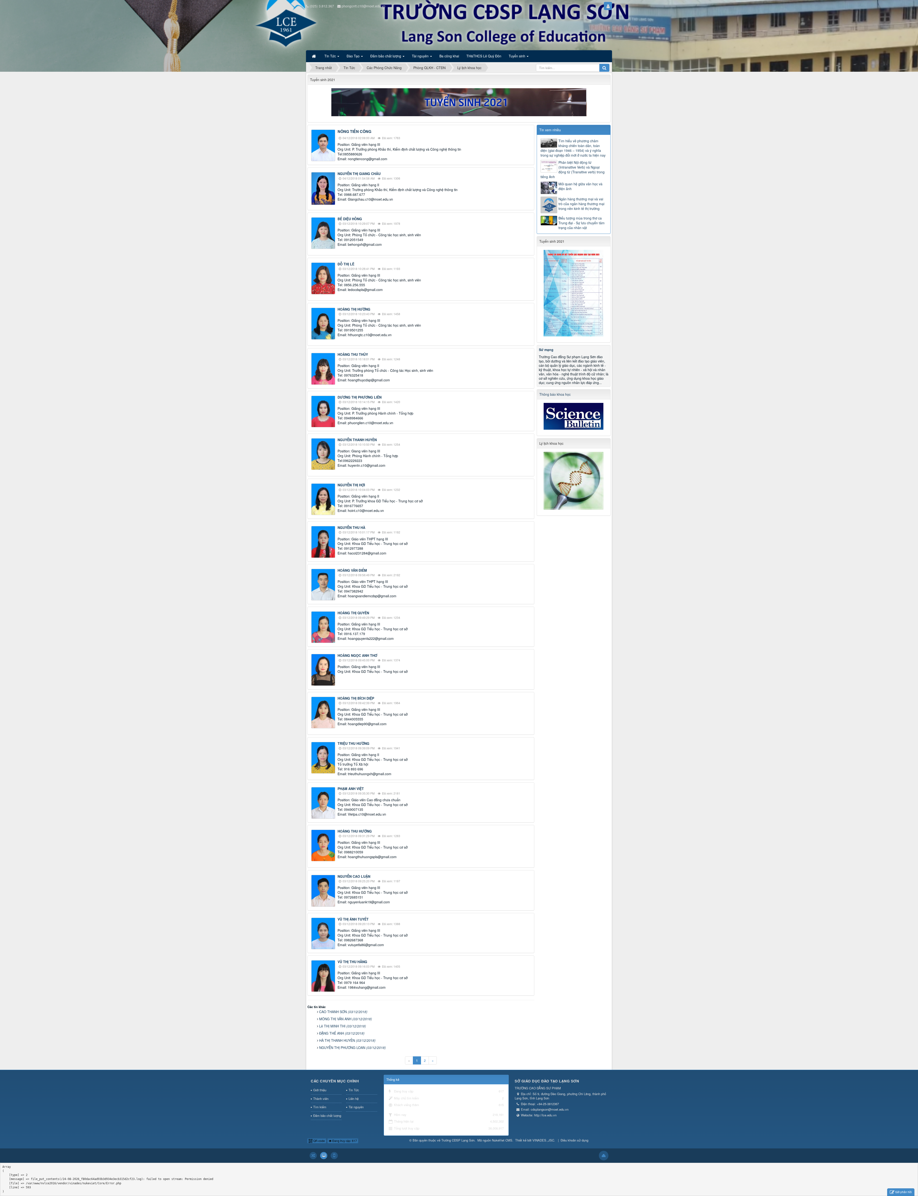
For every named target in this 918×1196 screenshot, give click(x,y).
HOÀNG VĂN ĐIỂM (352, 570)
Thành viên (320, 1098)
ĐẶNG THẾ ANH (342, 1033)
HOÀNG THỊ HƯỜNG (354, 309)
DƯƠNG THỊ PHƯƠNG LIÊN (360, 397)
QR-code (318, 1141)
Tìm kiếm (319, 1107)
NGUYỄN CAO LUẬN (354, 876)
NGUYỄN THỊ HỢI (351, 485)
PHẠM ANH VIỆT (351, 788)
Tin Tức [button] (330, 56)
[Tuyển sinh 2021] (459, 101)
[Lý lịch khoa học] (573, 480)
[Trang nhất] (314, 56)
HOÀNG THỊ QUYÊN (353, 612)
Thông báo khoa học (555, 394)
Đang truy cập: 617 (344, 1141)
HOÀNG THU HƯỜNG (355, 831)
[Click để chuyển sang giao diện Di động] (334, 1155)
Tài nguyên (356, 1107)
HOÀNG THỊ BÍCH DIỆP (356, 698)
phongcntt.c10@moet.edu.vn (363, 6)
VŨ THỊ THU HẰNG (352, 961)
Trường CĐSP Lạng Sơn (458, 1140)
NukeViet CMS (502, 1140)
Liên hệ (354, 1098)
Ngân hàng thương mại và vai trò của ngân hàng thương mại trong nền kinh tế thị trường (581, 204)
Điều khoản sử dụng (574, 1140)
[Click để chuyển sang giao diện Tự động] (313, 1155)
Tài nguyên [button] (421, 56)
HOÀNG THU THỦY (353, 354)
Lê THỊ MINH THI (342, 1026)
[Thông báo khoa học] (573, 415)
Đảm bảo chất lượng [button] (386, 56)
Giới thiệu (319, 1090)
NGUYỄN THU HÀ (351, 527)
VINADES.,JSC (543, 1140)
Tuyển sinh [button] (517, 56)
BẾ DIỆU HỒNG (350, 218)
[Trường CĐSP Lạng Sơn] (325, 30)
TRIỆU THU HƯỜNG (353, 743)
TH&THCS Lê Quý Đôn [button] (483, 56)
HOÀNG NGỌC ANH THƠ (357, 655)
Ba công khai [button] (449, 56)
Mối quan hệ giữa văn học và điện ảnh (580, 186)
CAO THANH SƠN (343, 1011)
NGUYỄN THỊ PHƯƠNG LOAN (352, 1047)
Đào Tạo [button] (354, 56)
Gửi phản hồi (903, 1192)
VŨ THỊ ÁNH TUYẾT (353, 919)
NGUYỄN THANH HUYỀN (357, 439)
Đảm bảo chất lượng (327, 1115)
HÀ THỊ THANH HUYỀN (347, 1040)
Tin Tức (354, 1090)
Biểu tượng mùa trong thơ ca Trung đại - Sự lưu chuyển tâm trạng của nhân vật (581, 223)
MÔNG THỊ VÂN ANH (345, 1018)
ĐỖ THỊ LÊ (346, 264)
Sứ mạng (546, 349)
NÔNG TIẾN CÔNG (354, 131)
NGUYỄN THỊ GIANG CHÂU (359, 173)
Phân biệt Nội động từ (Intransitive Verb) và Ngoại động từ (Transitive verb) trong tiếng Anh (573, 169)
